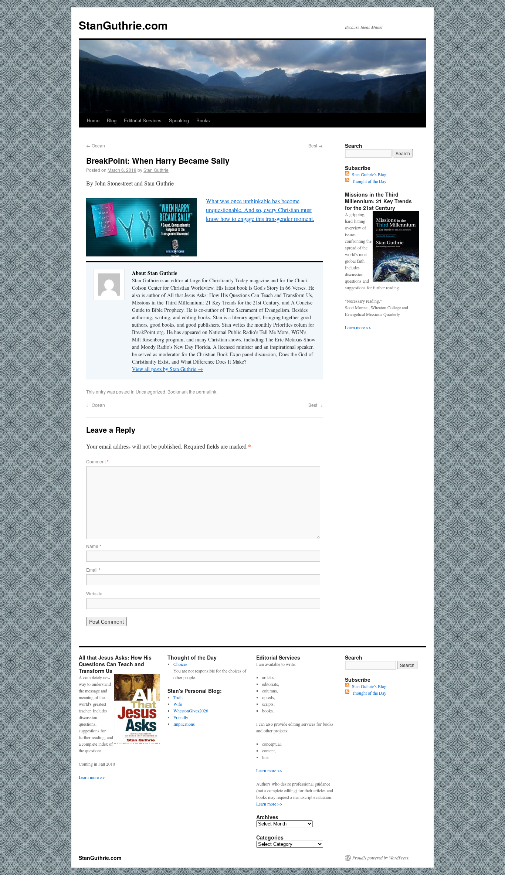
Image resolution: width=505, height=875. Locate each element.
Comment (97, 461)
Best (315, 145)
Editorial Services (143, 120)
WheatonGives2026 (190, 711)
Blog (111, 120)
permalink (206, 391)
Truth (178, 697)
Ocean (95, 145)
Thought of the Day (369, 181)
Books (203, 120)
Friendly (180, 717)
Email (93, 569)
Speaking (179, 120)
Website (94, 593)
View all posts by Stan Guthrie (167, 368)
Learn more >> (358, 327)
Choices (180, 664)
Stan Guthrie (156, 170)
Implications (184, 724)
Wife (177, 704)
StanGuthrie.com (123, 25)
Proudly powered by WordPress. (381, 858)
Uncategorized (150, 391)
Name (93, 546)
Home (93, 120)
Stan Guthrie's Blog (369, 174)
